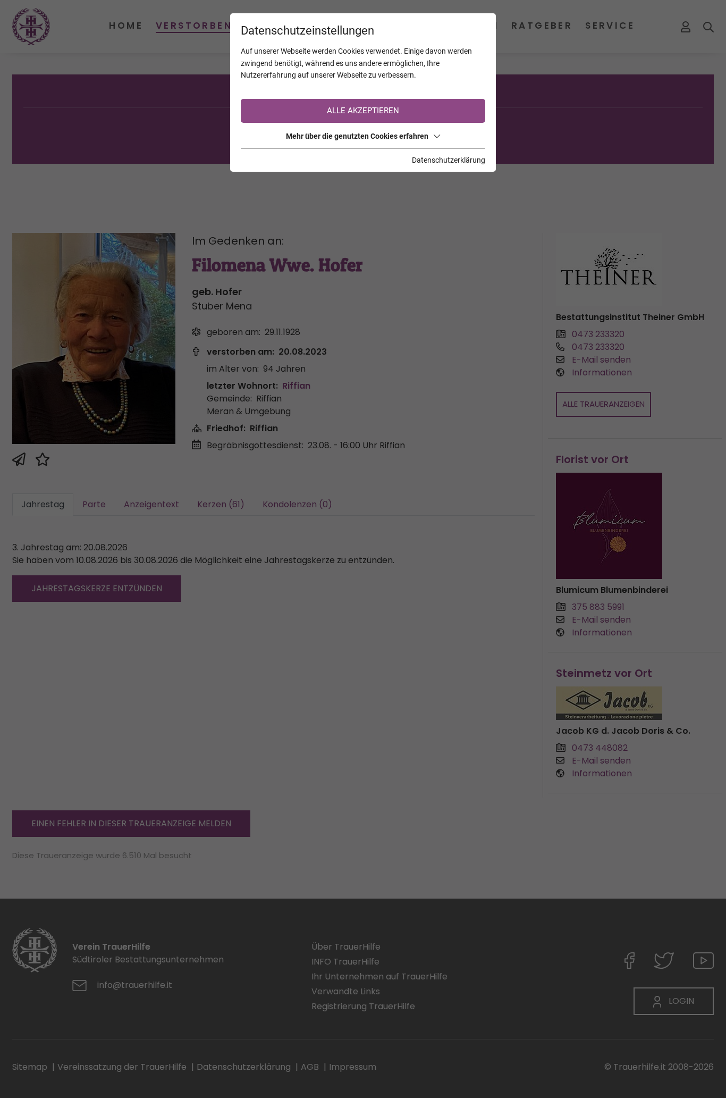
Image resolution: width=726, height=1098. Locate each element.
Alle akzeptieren (363, 110)
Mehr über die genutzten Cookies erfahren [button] (357, 136)
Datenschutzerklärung (448, 160)
